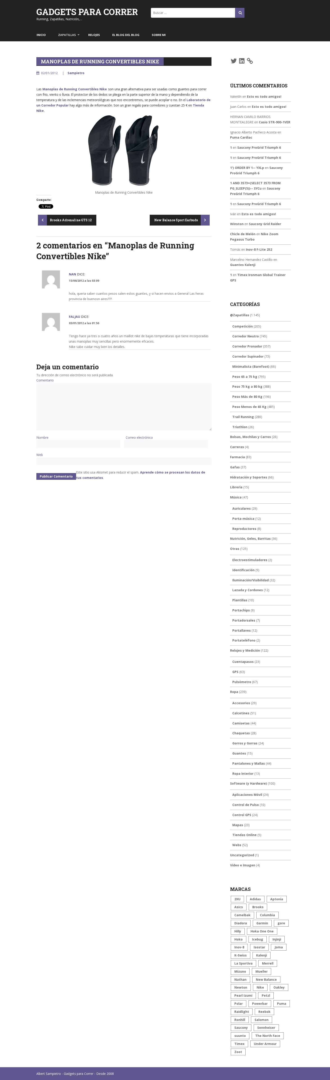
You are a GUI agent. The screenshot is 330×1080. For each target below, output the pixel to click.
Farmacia (237, 457)
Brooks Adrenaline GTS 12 (70, 220)
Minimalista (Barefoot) (250, 366)
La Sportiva (243, 963)
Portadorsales (243, 620)
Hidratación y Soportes (248, 477)
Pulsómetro (241, 682)
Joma (279, 947)
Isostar (259, 947)
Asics (238, 907)
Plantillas (239, 600)
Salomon (261, 1020)
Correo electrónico (139, 437)
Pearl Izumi (243, 995)
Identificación (243, 570)
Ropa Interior (242, 773)
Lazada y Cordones (247, 590)
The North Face (267, 1036)
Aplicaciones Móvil (247, 794)
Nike (260, 987)
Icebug (257, 939)
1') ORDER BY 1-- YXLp (247, 168)
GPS (235, 672)
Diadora (240, 923)
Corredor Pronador (247, 346)
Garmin (262, 923)
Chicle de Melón (242, 234)
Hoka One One (262, 931)
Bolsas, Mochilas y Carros (250, 437)
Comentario (45, 380)
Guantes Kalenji (242, 265)
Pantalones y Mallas (248, 763)
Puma (281, 1003)
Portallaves (241, 630)
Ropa (234, 692)
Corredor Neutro (245, 336)
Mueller (261, 971)
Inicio (41, 35)
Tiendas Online (244, 835)
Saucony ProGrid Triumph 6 (259, 147)
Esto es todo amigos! (264, 96)
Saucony (241, 1027)
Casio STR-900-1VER (274, 122)
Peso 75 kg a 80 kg (247, 386)
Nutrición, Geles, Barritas (250, 538)
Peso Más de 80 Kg (247, 396)
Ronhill (239, 1020)
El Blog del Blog (125, 35)
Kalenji (261, 955)
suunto (240, 1036)
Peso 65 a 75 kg (244, 376)
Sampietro (76, 73)
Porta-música (243, 518)
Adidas (255, 899)
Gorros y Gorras (244, 743)
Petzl (266, 995)
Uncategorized (242, 855)
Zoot (238, 1052)
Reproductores (244, 529)
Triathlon (239, 427)
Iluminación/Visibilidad (250, 580)
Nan (72, 274)
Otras (234, 549)
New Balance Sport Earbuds (176, 220)
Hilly (237, 931)
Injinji (277, 939)
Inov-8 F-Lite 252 (259, 249)
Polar (238, 1003)
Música (236, 497)
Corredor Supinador (248, 356)
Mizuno (240, 971)
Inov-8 (239, 947)
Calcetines (240, 713)
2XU (237, 899)
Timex (239, 1044)
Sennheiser (266, 1027)
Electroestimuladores (249, 560)
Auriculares (241, 508)
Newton (240, 987)
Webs (236, 845)
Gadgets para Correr (87, 11)
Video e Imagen (242, 865)
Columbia (267, 915)
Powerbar (260, 1003)
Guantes (239, 753)
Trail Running (243, 417)
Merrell (267, 963)
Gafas (235, 467)
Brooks (258, 907)
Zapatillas (67, 35)
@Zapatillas (239, 315)
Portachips (241, 610)
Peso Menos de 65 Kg (249, 407)
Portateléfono (243, 640)
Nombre (42, 437)
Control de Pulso (245, 805)
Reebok (264, 1011)
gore (281, 923)
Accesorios (241, 703)
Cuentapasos (243, 662)
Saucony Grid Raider (265, 224)
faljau (74, 316)
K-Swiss (240, 955)
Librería (236, 487)
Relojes (94, 35)
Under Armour (265, 1044)
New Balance (266, 979)
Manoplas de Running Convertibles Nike (74, 89)
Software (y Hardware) (248, 783)
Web (39, 455)
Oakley (279, 987)
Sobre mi (159, 35)
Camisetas (241, 723)
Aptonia (276, 899)
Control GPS (241, 815)
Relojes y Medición (245, 650)
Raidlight (241, 1011)
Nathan (240, 979)
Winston (237, 224)
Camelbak (242, 915)
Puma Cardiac (241, 137)
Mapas (237, 825)
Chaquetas (241, 733)
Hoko (238, 939)
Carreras (237, 447)
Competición (242, 326)
